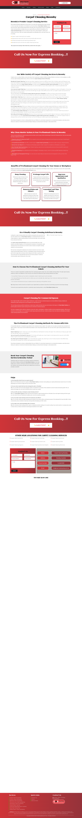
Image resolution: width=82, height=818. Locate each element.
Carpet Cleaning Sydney (15, 797)
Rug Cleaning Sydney (15, 807)
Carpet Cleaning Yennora (58, 438)
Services (28, 7)
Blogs (47, 7)
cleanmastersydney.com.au (40, 815)
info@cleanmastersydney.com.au (61, 468)
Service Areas (41, 7)
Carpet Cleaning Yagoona (17, 444)
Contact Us (58, 7)
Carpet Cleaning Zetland (17, 438)
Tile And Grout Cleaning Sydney (17, 802)
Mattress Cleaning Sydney (16, 800)
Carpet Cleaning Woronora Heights (39, 444)
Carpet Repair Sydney (15, 805)
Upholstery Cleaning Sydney (16, 803)
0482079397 (41, 61)
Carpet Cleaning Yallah (57, 441)
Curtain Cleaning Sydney (16, 799)
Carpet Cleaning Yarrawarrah (18, 441)
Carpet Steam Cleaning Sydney (17, 809)
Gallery (34, 7)
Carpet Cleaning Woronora (58, 444)
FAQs (52, 7)
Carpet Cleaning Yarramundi (38, 441)
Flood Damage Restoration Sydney (18, 806)
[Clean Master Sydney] (20, 2)
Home (23, 7)
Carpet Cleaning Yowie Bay (37, 438)
